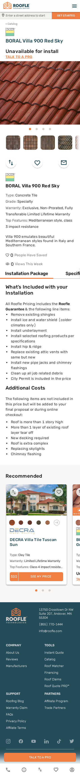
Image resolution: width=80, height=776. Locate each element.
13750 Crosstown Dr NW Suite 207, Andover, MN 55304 (56, 614)
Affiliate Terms (16, 728)
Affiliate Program (56, 701)
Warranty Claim (16, 708)
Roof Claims (52, 679)
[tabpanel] (40, 375)
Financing (51, 673)
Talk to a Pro (19, 57)
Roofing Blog (15, 701)
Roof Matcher (54, 666)
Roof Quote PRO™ (56, 686)
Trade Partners (55, 708)
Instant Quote (54, 653)
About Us (12, 653)
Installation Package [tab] (26, 273)
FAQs (9, 714)
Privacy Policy (16, 721)
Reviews (12, 659)
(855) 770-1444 (51, 624)
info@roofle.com (50, 631)
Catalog (11, 23)
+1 (56, 522)
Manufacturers (16, 666)
